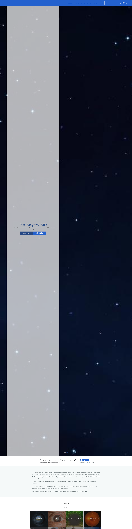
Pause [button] (34, 465)
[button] (124, 3)
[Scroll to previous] (32, 463)
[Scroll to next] (99, 463)
